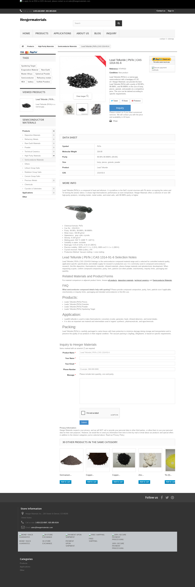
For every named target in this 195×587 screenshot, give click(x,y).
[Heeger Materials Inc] (44, 20)
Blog (97, 33)
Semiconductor (27, 78)
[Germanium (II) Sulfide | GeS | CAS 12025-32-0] (71, 460)
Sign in (171, 11)
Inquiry (111, 33)
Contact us (161, 11)
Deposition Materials (32, 135)
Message (71, 375)
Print (115, 121)
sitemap (171, 39)
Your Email (70, 364)
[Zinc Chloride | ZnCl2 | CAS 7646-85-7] (150, 460)
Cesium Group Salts (32, 176)
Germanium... (66, 475)
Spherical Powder (42, 74)
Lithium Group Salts (32, 168)
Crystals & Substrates (33, 189)
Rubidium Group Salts (33, 172)
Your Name (70, 358)
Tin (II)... (168, 475)
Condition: (113, 73)
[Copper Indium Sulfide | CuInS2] (98, 460)
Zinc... (141, 475)
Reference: (113, 69)
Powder (27, 147)
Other (24, 197)
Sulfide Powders (43, 82)
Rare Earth (45, 70)
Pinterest (137, 101)
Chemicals (28, 184)
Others (27, 164)
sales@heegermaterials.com (42, 527)
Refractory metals (44, 78)
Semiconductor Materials (34, 160)
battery (30, 82)
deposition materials (125, 280)
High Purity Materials (32, 156)
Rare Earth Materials (32, 143)
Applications (62, 33)
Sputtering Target (28, 66)
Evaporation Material (29, 70)
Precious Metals (30, 180)
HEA (23, 82)
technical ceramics (142, 280)
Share (125, 101)
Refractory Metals (31, 139)
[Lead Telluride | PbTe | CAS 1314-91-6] (69, 109)
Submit (84, 422)
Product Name (69, 353)
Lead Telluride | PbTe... (45, 99)
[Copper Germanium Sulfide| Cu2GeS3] (124, 460)
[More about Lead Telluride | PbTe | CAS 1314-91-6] (26, 105)
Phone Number (69, 369)
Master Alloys (26, 74)
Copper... (90, 475)
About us (83, 33)
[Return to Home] (22, 46)
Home (26, 33)
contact (162, 39)
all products (112, 280)
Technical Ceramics (32, 152)
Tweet (115, 101)
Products (41, 33)
